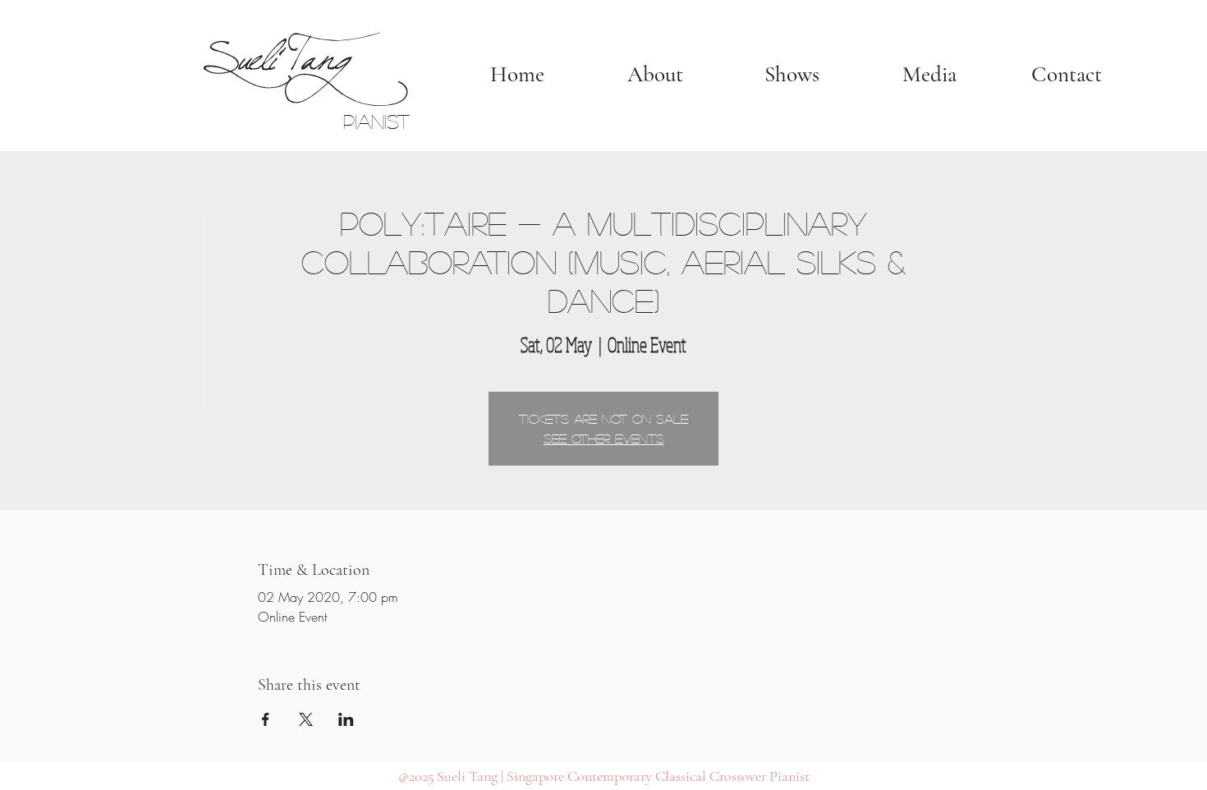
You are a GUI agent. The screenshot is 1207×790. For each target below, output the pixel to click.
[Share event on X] (306, 719)
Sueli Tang (273, 50)
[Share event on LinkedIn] (346, 719)
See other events (604, 438)
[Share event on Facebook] (265, 719)
